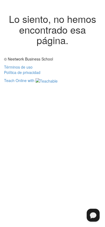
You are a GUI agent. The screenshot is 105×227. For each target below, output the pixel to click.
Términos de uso (18, 67)
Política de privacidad (22, 72)
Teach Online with (20, 80)
